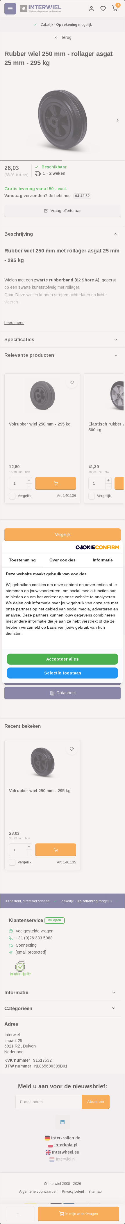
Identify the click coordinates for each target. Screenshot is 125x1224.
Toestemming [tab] (22, 560)
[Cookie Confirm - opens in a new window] (97, 547)
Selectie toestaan (62, 673)
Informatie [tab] (103, 560)
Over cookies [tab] (62, 560)
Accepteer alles (62, 659)
